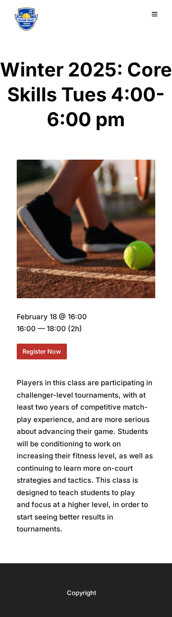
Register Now (41, 351)
